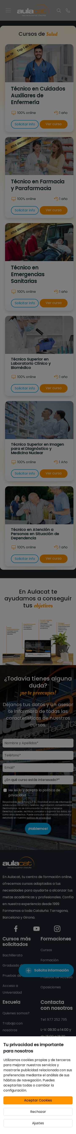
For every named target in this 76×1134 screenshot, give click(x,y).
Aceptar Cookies (38, 1100)
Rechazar (38, 1111)
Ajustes (38, 1123)
